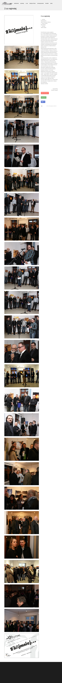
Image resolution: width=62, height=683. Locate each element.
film (43, 101)
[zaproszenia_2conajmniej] (21, 645)
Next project (59, 341)
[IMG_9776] (21, 302)
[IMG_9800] (21, 351)
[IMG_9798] (21, 131)
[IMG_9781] (21, 326)
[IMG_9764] (21, 595)
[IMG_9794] (21, 155)
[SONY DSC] (21, 57)
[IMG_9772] (21, 277)
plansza (44, 97)
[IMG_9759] (21, 424)
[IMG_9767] (21, 204)
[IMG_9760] (21, 400)
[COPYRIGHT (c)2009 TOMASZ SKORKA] (21, 81)
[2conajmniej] (18, 29)
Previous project (2, 341)
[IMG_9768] (21, 253)
